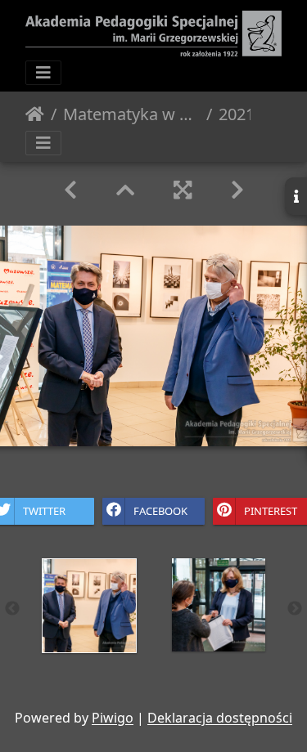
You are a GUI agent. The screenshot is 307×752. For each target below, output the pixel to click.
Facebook (160, 511)
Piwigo (112, 718)
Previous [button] (12, 609)
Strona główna (34, 114)
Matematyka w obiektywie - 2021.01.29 (131, 114)
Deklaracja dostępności (219, 718)
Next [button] (295, 609)
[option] (89, 606)
